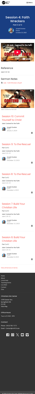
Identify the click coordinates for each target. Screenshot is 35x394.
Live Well (4, 285)
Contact (3, 287)
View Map (4, 306)
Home (3, 276)
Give (2, 289)
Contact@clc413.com (12, 328)
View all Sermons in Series (9, 268)
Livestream (4, 280)
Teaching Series (6, 282)
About (3, 278)
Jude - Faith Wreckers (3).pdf (12, 83)
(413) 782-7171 (11, 325)
